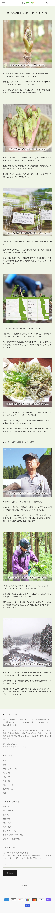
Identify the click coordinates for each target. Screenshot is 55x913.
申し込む (10, 873)
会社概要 (6, 815)
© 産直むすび (27, 885)
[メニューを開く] (3, 3)
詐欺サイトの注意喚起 (11, 839)
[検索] (47, 3)
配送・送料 (7, 823)
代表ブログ (7, 807)
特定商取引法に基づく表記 (13, 835)
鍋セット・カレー (9, 785)
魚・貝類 (6, 773)
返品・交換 (7, 827)
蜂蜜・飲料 (7, 781)
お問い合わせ (8, 811)
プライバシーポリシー (11, 831)
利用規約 (6, 819)
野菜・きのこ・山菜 (10, 769)
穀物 (4, 765)
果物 (4, 761)
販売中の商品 (8, 789)
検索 (4, 793)
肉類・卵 (6, 777)
